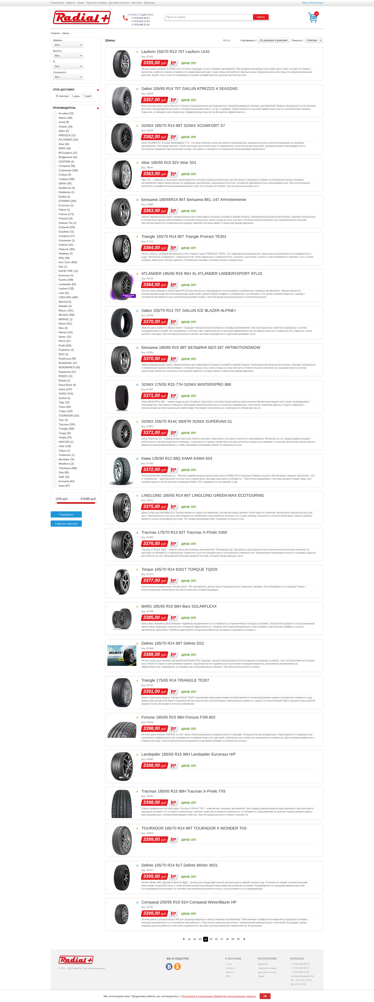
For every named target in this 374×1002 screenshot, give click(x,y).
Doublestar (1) (66, 192)
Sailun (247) (65, 389)
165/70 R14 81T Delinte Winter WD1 (186, 865)
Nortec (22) (65, 336)
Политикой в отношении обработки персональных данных (219, 996)
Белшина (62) (66, 481)
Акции (80, 2)
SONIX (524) (66, 393)
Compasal (150, 902)
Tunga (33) (65, 433)
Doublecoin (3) (67, 187)
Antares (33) (65, 126)
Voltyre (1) (64, 450)
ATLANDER (151, 273)
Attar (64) (64, 144)
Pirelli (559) (65, 345)
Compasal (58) (67, 165)
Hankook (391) (67, 249)
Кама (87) (64, 485)
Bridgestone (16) (68, 157)
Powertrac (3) (66, 349)
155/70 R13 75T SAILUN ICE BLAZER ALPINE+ (194, 310)
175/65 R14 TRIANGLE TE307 (182, 680)
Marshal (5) (65, 301)
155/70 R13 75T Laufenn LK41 (183, 51)
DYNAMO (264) (67, 201)
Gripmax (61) (66, 244)
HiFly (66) (64, 258)
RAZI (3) (63, 354)
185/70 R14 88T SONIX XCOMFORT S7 (190, 125)
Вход (305, 2)
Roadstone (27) (67, 371)
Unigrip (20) (65, 437)
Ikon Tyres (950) (68, 262)
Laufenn (148, 51)
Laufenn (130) (66, 288)
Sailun (146, 88)
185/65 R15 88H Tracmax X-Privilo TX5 (192, 791)
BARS (146, 606)
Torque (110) (65, 411)
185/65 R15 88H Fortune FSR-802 (185, 717)
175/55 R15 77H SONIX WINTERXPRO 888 (193, 384)
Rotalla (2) (64, 380)
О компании (57, 2)
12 (194, 939)
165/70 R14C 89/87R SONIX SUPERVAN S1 (193, 421)
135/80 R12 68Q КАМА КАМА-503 (182, 458)
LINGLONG (151, 495)
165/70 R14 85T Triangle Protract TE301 (191, 236)
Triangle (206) (66, 428)
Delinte (147, 643)
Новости (70, 2)
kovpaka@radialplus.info (302, 976)
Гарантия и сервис (96, 2)
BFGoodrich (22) (68, 152)
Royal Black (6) (67, 384)
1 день (76, 96)
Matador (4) (65, 306)
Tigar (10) (64, 402)
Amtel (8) (64, 122)
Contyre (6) (65, 174)
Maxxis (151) (66, 310)
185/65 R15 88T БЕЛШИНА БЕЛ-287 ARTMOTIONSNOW (209, 347)
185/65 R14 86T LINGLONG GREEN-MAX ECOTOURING (213, 495)
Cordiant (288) (66, 179)
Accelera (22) (66, 113)
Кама (146, 458)
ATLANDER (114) (68, 139)
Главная (55, 33)
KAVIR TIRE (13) (68, 271)
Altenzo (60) (65, 117)
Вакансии (149, 2)
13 (200, 939)
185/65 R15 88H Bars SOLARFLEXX (185, 606)
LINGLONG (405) (68, 297)
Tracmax (148, 532)
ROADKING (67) (68, 363)
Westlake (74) (66, 459)
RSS (228, 976)
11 (189, 939)
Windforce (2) (66, 463)
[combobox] (68, 45)
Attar (145, 162)
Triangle (148, 236)
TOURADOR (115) (69, 415)
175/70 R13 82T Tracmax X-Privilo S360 (192, 532)
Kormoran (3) (66, 275)
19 (232, 939)
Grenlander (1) (67, 240)
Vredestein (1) (66, 455)
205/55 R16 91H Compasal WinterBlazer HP (198, 902)
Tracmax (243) (67, 424)
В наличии (62, 96)
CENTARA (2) (66, 161)
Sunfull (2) (64, 398)
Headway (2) (66, 253)
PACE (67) (65, 341)
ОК (265, 996)
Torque (147, 569)
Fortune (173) (66, 214)
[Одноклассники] (177, 966)
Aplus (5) (64, 130)
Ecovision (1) (66, 205)
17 (222, 939)
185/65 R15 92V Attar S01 (173, 162)
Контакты (137, 2)
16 (216, 939)
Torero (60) (65, 406)
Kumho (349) (66, 279)
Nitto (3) (63, 328)
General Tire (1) (67, 222)
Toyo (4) (63, 419)
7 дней (87, 96)
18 (227, 939)
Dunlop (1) (64, 196)
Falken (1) (64, 209)
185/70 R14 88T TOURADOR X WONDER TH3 (205, 828)
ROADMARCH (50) (69, 367)
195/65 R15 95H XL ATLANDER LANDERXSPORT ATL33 (212, 273)
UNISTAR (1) (66, 441)
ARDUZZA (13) (67, 135)
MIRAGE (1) (65, 319)
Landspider (151, 754)
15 (211, 939)
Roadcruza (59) (67, 358)
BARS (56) (65, 148)
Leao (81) (64, 293)
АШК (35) (64, 477)
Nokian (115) (66, 332)
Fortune (148, 717)
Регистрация (316, 2)
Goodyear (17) (67, 236)
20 (238, 939)
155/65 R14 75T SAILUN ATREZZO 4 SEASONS (195, 88)
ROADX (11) (65, 376)
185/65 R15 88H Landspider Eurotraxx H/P (199, 754)
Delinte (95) (65, 183)
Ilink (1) (63, 266)
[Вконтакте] (169, 966)
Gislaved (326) (67, 227)
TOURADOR (152, 828)
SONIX (147, 125)
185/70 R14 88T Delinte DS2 (179, 643)
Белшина (149, 199)
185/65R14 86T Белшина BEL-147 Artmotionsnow (202, 199)
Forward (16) (66, 218)
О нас (229, 964)
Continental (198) (68, 170)
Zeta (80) (64, 472)
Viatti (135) (65, 446)
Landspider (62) (67, 284)
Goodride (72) (66, 231)
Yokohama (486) (68, 468)
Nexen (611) (65, 323)
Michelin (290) (66, 314)
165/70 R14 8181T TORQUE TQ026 (185, 569)
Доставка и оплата (119, 2)
